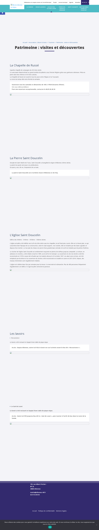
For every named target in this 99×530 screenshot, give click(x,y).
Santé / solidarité (73, 7)
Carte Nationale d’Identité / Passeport (83, 8)
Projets (55, 2)
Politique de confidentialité (46, 511)
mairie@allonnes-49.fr (38, 492)
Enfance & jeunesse (41, 7)
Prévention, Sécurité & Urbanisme (62, 8)
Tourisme (51, 42)
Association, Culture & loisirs (38, 42)
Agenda (71, 2)
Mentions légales (61, 511)
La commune (30, 7)
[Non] (97, 525)
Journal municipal (63, 2)
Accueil (25, 42)
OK (50, 527)
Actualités (77, 2)
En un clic (84, 2)
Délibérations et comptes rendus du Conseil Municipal (37, 2)
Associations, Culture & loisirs (51, 7)
